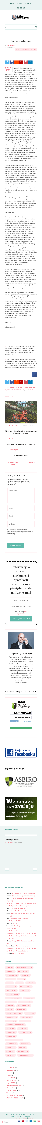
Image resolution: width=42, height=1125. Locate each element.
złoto (10, 1055)
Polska (24, 1021)
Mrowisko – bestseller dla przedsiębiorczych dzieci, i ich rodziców (21, 432)
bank (9, 967)
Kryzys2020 (10, 1083)
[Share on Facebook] (34, 376)
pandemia (11, 1017)
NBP (9, 1009)
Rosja (10, 1028)
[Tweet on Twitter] (7, 62)
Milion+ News (11, 1088)
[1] (26, 72)
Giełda (8, 1075)
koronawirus (13, 998)
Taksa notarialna (22, 951)
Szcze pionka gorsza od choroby (23, 893)
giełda (30, 983)
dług (22, 979)
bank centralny (24, 967)
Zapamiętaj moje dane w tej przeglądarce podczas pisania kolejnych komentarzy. (20, 532)
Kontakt (28, 4)
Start (12, 4)
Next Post (29, 463)
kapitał (25, 990)
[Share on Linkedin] (30, 62)
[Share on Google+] (21, 62)
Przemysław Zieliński (18, 1118)
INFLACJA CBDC (11, 1080)
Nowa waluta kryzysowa (19, 918)
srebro (11, 1036)
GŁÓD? (18, 921)
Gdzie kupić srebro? (12, 839)
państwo (26, 1017)
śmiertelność (25, 1055)
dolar (10, 979)
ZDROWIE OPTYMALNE (14, 1095)
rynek (22, 1028)
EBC (9, 983)
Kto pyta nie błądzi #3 (23, 906)
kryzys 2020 (25, 1002)
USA (22, 1047)
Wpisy (33, 50)
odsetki (30, 1013)
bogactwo (12, 975)
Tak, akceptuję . (22, 613)
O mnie (19, 4)
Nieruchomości (22, 50)
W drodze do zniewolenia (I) (26, 903)
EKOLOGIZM (10, 1070)
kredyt (28, 998)
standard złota (14, 1040)
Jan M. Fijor (11, 45)
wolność (23, 1051)
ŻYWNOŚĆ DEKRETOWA (14, 1098)
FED (20, 983)
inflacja (11, 990)
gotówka (11, 986)
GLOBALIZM (10, 1078)
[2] (11, 235)
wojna (10, 1051)
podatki (11, 1021)
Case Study (10, 1068)
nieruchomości (19, 390)
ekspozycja (24, 388)
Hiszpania (25, 986)
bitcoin (22, 971)
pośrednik (29, 390)
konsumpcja (12, 994)
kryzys (10, 1002)
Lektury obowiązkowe (14, 1085)
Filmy (8, 1073)
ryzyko (10, 1032)
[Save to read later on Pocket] (26, 62)
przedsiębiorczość (15, 1024)
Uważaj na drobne (21, 455)
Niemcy (21, 1009)
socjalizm (25, 1032)
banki (10, 971)
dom (17, 388)
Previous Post (14, 464)
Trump (25, 1043)
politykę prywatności (23, 613)
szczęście (11, 1043)
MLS (30, 388)
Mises (9, 1005)
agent (12, 388)
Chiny (25, 975)
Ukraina (10, 1047)
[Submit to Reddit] (16, 62)
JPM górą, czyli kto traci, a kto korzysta (21, 444)
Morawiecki (24, 1005)
